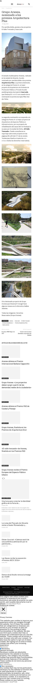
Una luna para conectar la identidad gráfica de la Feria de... (16, 502)
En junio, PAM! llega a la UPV (8, 332)
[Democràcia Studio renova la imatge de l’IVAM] (16, 570)
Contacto (13, 587)
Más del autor (22, 343)
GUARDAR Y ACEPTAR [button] (8, 682)
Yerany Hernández (23, 593)
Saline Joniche (5, 324)
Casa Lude (17, 320)
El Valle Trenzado (25, 320)
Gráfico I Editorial (6, 498)
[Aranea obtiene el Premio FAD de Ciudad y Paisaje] (16, 396)
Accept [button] (9, 604)
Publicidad (16, 589)
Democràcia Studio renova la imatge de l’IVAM (16, 576)
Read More (16, 604)
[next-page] (4, 478)
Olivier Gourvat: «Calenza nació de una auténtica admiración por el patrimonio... (15, 541)
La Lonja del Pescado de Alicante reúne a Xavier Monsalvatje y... (15, 524)
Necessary (6, 648)
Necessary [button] (4, 647)
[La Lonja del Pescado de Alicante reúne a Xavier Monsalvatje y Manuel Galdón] (16, 518)
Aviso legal (27, 587)
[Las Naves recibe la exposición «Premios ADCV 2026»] (16, 553)
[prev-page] (2, 478)
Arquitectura (9, 8)
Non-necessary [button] (6, 664)
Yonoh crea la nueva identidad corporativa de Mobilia (24, 333)
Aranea (11, 320)
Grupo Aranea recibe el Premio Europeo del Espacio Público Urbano (14, 472)
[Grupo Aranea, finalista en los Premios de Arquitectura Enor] (16, 417)
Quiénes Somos (6, 587)
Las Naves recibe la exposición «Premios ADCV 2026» (14, 559)
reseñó (14, 94)
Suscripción (20, 587)
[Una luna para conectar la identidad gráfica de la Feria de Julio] (16, 489)
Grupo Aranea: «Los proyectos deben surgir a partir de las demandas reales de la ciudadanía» (16, 385)
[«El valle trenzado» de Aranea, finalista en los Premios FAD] (16, 439)
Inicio (3, 8)
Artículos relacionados (10, 343)
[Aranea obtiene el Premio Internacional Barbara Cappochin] (16, 351)
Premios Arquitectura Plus (21, 322)
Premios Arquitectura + (7, 322)
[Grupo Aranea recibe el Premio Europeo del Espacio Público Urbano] (16, 460)
